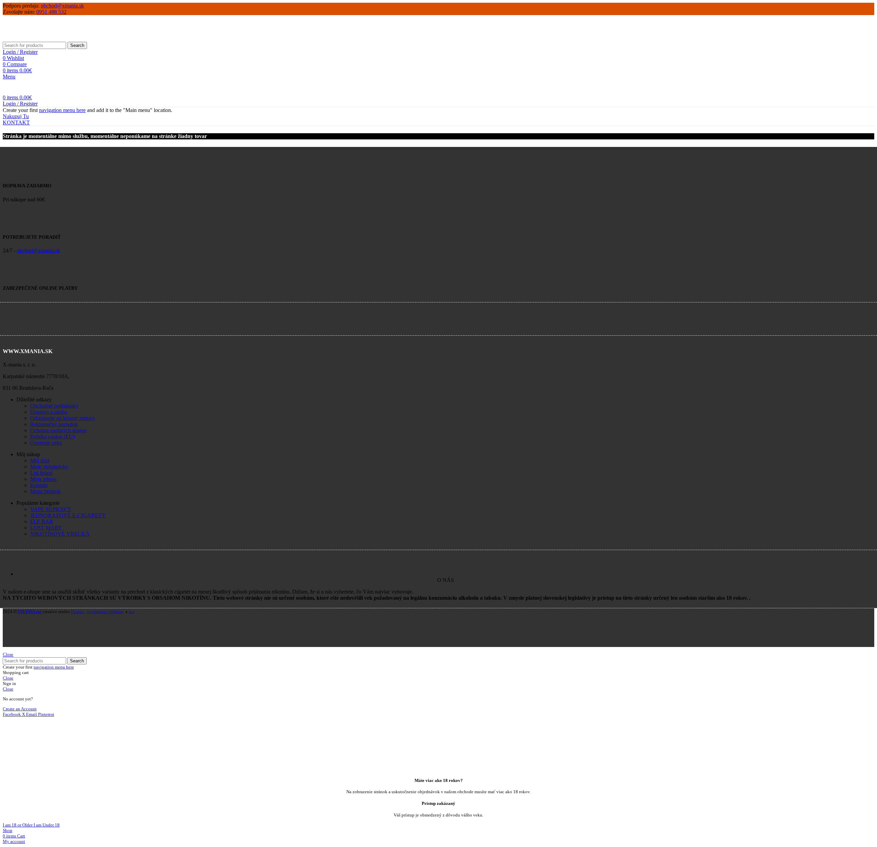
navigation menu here (62, 110)
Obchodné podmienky (54, 406)
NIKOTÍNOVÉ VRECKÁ (60, 534)
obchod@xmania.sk (62, 6)
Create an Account (20, 708)
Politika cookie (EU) (52, 436)
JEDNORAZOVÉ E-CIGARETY (68, 515)
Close (8, 654)
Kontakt (39, 485)
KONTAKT (16, 122)
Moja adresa (43, 479)
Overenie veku (46, 443)
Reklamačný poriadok (54, 424)
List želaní (41, 473)
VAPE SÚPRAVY (50, 509)
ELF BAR (41, 521)
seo (131, 611)
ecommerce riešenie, (105, 611)
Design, (78, 611)
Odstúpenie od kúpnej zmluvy (62, 418)
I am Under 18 (47, 824)
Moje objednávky (49, 467)
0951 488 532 (51, 12)
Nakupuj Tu (16, 116)
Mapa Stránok (45, 491)
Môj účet (39, 460)
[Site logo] (51, 38)
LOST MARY (46, 528)
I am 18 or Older (18, 824)
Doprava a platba (48, 412)
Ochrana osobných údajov (58, 430)
